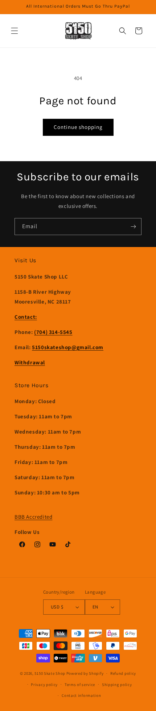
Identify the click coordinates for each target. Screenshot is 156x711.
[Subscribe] (133, 226)
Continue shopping (78, 127)
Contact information (81, 695)
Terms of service (80, 684)
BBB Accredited (33, 516)
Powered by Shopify (85, 673)
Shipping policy (117, 684)
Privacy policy (44, 684)
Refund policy (123, 673)
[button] (14, 31)
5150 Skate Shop (49, 673)
